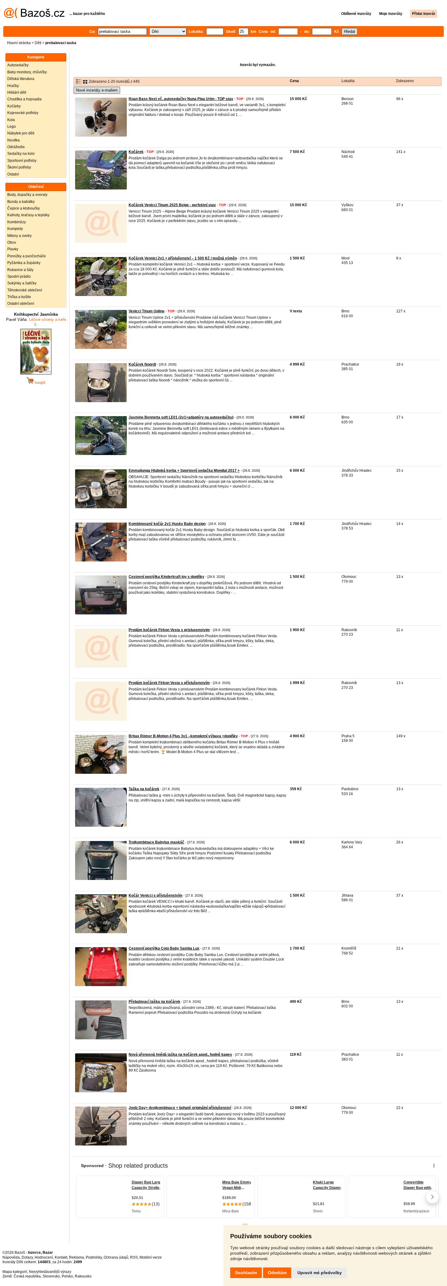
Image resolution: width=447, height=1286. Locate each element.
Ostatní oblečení (20, 303)
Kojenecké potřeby (22, 113)
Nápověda (11, 1257)
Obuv (11, 242)
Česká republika (27, 1276)
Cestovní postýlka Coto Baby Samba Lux (164, 948)
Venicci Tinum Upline (147, 311)
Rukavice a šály (20, 270)
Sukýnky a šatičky (21, 283)
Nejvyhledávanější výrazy (50, 1272)
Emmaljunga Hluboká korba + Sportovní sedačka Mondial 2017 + (184, 470)
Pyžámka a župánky (23, 263)
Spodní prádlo (19, 276)
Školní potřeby (19, 167)
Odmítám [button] (277, 1272)
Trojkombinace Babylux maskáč (156, 842)
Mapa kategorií (14, 1272)
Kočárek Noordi (142, 364)
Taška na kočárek (144, 789)
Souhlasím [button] (246, 1272)
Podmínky (94, 1257)
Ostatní (13, 174)
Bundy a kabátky (21, 202)
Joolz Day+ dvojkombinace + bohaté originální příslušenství (180, 1108)
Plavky (12, 249)
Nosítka (13, 140)
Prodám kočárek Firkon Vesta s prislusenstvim (169, 630)
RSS (134, 1257)
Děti (38, 43)
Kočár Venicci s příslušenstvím (155, 895)
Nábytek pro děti (20, 133)
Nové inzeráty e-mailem (97, 90)
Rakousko (83, 1276)
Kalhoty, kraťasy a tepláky (28, 215)
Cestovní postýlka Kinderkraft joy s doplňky (166, 577)
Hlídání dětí (16, 92)
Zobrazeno (405, 81)
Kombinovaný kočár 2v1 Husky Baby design (167, 524)
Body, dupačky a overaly (27, 195)
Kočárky (14, 106)
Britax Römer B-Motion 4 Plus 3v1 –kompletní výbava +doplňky (183, 736)
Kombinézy (16, 222)
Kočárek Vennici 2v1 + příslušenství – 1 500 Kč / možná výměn (183, 258)
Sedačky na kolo (21, 153)
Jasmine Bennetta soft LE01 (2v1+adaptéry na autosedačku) (181, 417)
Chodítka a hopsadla (24, 99)
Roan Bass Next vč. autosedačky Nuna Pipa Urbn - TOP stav (181, 99)
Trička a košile (19, 297)
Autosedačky (18, 65)
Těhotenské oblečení (24, 290)
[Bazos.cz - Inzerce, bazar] (34, 17)
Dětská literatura (20, 79)
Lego (11, 126)
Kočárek (136, 152)
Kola (11, 120)
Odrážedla (16, 147)
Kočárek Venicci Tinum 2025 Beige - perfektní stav (172, 205)
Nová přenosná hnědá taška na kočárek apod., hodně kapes (180, 1054)
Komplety (15, 229)
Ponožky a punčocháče (26, 256)
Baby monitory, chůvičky (27, 72)
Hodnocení (44, 1257)
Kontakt (61, 1257)
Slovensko (51, 1276)
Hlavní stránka (19, 43)
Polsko (67, 1276)
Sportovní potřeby (21, 160)
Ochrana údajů (116, 1257)
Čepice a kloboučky (23, 208)
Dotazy (27, 1257)
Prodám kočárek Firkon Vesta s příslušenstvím (169, 683)
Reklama (76, 1257)
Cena (294, 81)
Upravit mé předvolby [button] (319, 1272)
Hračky (13, 86)
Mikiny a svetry (19, 236)
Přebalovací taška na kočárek (154, 1001)
